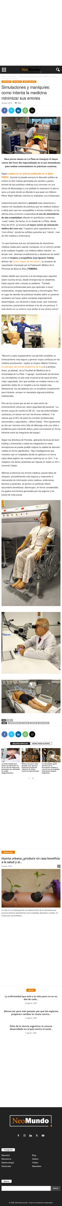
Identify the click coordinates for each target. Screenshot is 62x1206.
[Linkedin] (18, 110)
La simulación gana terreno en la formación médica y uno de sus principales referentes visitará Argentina (50, 768)
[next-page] (32, 778)
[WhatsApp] (25, 110)
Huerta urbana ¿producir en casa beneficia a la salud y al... (31, 860)
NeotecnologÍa (29, 82)
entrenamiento (14, 723)
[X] (11, 110)
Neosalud (17, 82)
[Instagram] (25, 1135)
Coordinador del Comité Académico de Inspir (23, 366)
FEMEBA (25, 723)
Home (4, 76)
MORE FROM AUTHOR (41, 743)
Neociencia (6, 1158)
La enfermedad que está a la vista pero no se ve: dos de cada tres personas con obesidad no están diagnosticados (11, 768)
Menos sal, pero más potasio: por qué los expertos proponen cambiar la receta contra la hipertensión (30, 767)
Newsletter (36, 1166)
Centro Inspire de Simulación (26, 261)
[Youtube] (43, 1135)
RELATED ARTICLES (20, 743)
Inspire (33, 723)
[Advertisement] (31, 33)
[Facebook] (5, 110)
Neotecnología (8, 1162)
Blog (34, 1155)
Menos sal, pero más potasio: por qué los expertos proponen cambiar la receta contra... (31, 1013)
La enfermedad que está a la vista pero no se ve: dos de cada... (31, 998)
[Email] (32, 110)
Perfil (9, 720)
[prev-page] (29, 778)
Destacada (12, 76)
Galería (35, 1158)
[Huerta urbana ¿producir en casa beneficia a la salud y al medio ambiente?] (31, 888)
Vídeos (35, 1162)
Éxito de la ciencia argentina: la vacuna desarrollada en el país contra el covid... (31, 1027)
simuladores (43, 723)
